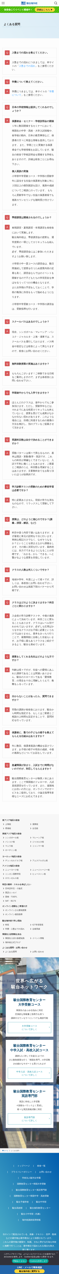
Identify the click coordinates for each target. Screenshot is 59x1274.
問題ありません (19, 1261)
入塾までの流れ (27, 66)
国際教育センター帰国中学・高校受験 (31, 1196)
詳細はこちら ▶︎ (45, 9)
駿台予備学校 (22, 1202)
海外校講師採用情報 (31, 1220)
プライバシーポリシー (21, 1172)
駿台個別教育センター (40, 1208)
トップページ (23, 1166)
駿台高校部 (17, 1208)
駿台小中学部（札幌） (31, 1214)
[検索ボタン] (56, 3)
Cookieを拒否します (38, 1261)
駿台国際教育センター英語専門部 (31, 1190)
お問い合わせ (45, 1172)
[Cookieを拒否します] (57, 1252)
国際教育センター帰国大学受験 (31, 1184)
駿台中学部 (41, 1202)
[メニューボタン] (3, 3)
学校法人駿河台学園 (31, 1178)
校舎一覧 (41, 1166)
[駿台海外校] (29, 3)
